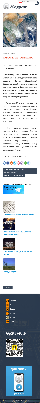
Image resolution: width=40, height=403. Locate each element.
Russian (25, 2)
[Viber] (21, 163)
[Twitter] (15, 163)
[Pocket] (18, 163)
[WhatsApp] (25, 163)
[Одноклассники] (11, 163)
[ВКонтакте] (4, 163)
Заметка (13, 53)
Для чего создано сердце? (14, 175)
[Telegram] (28, 163)
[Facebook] (8, 163)
